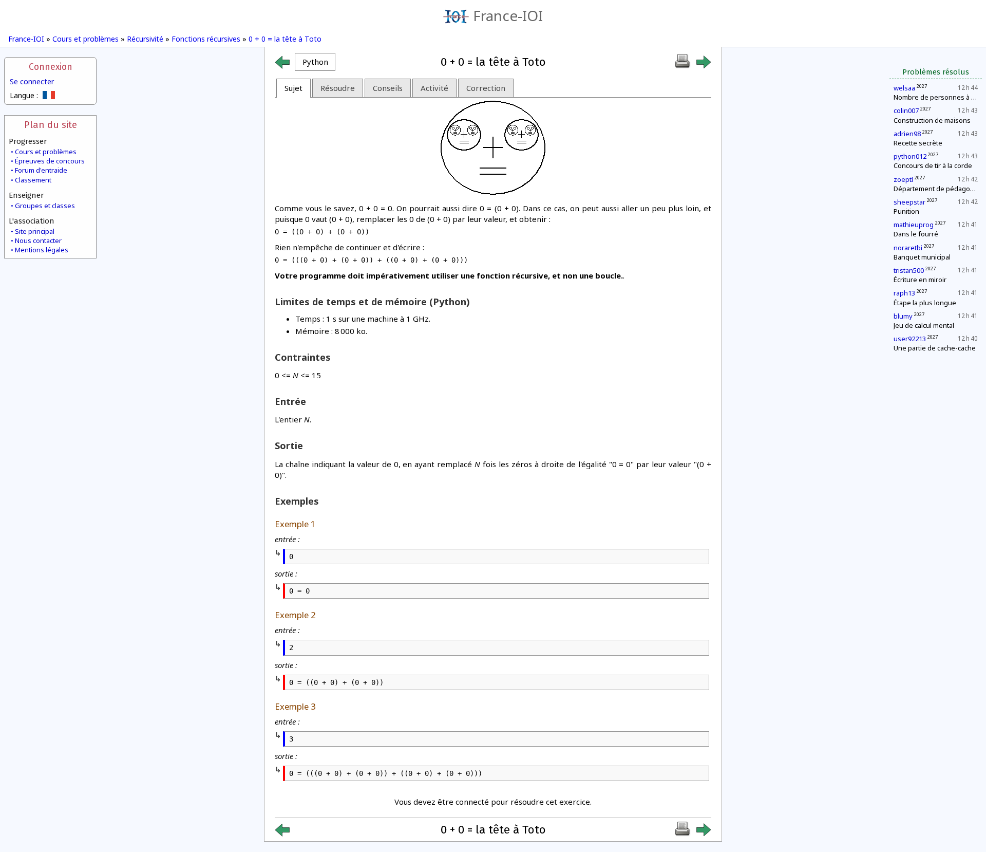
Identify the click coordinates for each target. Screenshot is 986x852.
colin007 (906, 110)
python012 (910, 156)
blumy (903, 316)
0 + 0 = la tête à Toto (285, 39)
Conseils (388, 88)
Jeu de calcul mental (924, 325)
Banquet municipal (922, 257)
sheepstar (909, 202)
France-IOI (508, 15)
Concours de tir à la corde (933, 165)
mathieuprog (914, 224)
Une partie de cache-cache (935, 348)
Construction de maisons (932, 120)
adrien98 (907, 133)
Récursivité (145, 39)
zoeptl (903, 179)
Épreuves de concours (50, 160)
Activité (434, 88)
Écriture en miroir (920, 279)
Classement (33, 179)
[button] (315, 62)
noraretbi (908, 247)
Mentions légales (41, 249)
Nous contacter (38, 240)
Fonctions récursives (206, 39)
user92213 (910, 338)
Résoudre (337, 88)
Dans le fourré (916, 233)
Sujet (293, 88)
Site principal (34, 231)
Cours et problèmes (85, 39)
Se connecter (32, 81)
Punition (906, 211)
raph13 (904, 293)
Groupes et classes (45, 205)
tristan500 (909, 270)
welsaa (904, 87)
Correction (485, 88)
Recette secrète (918, 142)
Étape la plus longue (925, 302)
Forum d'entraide (41, 170)
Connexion (50, 67)
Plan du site (50, 125)
